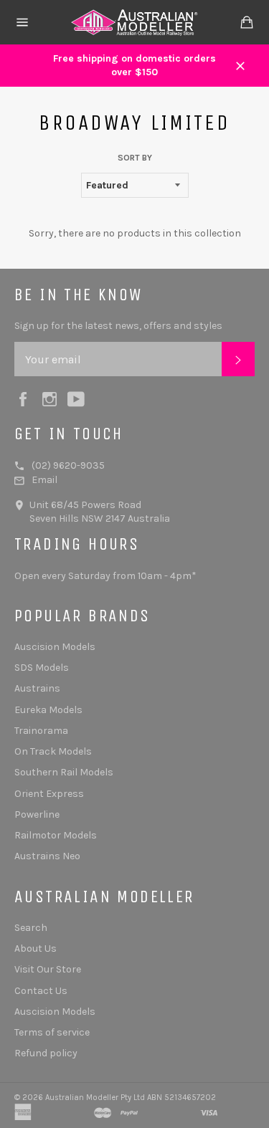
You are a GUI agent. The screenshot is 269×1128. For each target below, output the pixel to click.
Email (44, 480)
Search (30, 928)
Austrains (37, 688)
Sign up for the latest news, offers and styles (118, 326)
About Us (35, 948)
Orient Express (49, 794)
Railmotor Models (55, 835)
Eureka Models (48, 710)
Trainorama (41, 731)
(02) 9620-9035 (68, 465)
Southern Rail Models (63, 772)
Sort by (135, 158)
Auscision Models (54, 647)
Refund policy (45, 1053)
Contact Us (40, 991)
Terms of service (52, 1032)
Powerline (37, 814)
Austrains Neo (47, 856)
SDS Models (41, 667)
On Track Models (53, 751)
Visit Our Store (47, 969)
